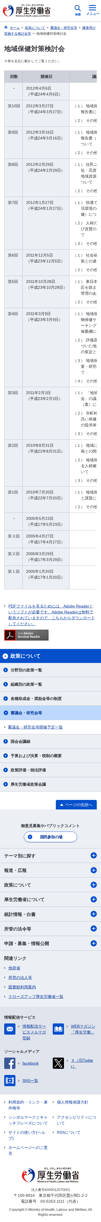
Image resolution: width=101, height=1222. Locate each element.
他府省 (14, 968)
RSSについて (69, 1132)
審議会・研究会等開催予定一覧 (35, 727)
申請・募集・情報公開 (26, 943)
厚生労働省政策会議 (28, 784)
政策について (17, 885)
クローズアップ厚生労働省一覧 (35, 996)
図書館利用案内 (22, 987)
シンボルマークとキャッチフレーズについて (28, 1120)
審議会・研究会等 (26, 713)
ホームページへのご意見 (28, 1150)
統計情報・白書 (20, 914)
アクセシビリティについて (76, 1120)
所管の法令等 (17, 929)
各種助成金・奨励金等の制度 (36, 698)
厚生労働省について (24, 899)
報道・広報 (15, 870)
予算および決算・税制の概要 (36, 755)
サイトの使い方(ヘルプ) (26, 1135)
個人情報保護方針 (72, 1102)
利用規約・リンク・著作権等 (28, 1105)
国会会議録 (20, 741)
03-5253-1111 (52, 1201)
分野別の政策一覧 (26, 670)
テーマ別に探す (20, 855)
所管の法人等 (20, 977)
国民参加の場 (51, 837)
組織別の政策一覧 (26, 684)
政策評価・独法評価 (28, 770)
